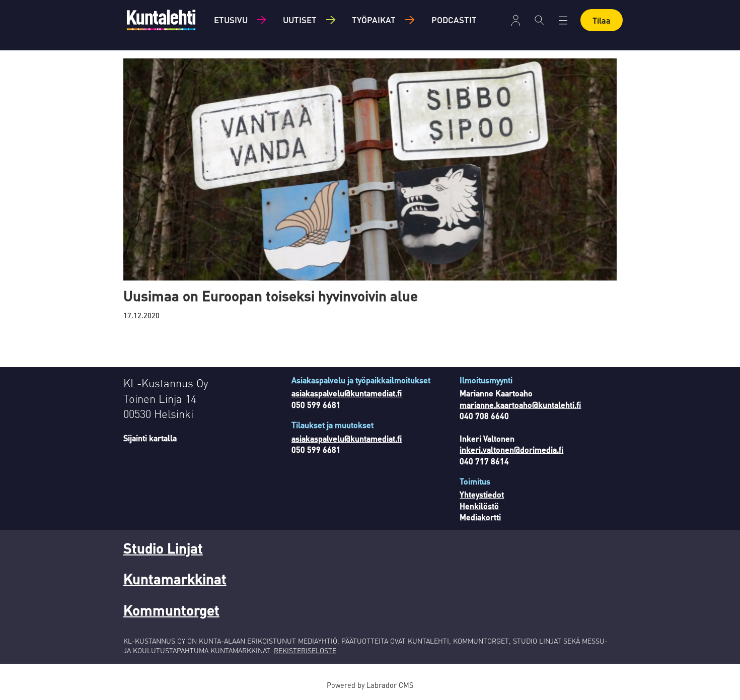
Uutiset (300, 19)
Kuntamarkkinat (175, 579)
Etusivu (231, 19)
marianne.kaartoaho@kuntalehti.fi (520, 404)
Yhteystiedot (482, 494)
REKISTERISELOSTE (305, 650)
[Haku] (539, 20)
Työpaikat (374, 19)
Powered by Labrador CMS (370, 684)
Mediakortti (480, 517)
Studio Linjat (163, 548)
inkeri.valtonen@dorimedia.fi (511, 449)
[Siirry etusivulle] (161, 20)
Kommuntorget (171, 610)
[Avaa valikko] (515, 20)
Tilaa (602, 20)
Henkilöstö (479, 506)
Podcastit (454, 19)
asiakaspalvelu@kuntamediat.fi (346, 393)
